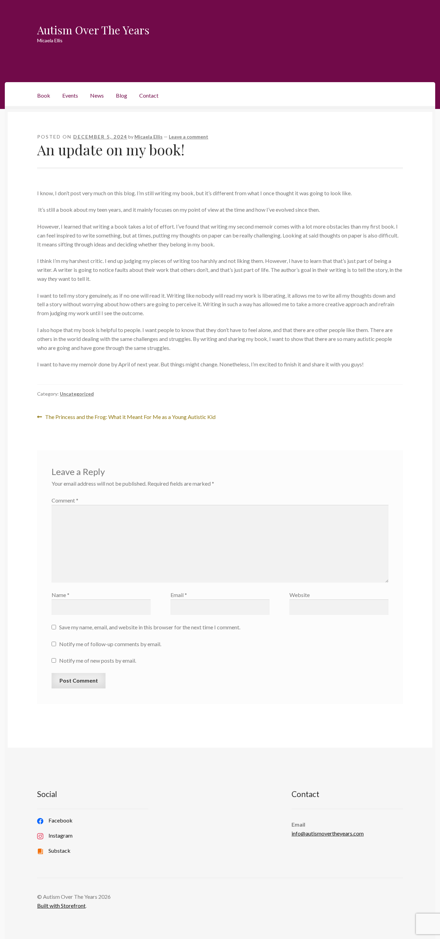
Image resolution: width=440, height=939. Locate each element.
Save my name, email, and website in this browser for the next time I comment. (149, 627)
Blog (121, 95)
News (97, 95)
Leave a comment (188, 137)
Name (60, 595)
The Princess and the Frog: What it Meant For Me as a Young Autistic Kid (130, 417)
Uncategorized (77, 394)
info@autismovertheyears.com (328, 833)
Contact (148, 95)
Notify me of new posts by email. (97, 660)
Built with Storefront (61, 905)
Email (178, 595)
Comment (65, 500)
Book (43, 95)
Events (70, 95)
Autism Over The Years (93, 29)
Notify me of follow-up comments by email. (110, 644)
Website (299, 595)
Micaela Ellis (148, 137)
